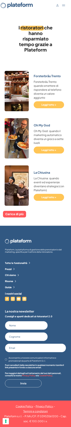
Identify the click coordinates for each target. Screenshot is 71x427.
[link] (48, 91)
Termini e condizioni (35, 411)
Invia (23, 383)
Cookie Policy (45, 375)
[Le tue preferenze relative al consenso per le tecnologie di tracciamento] (6, 421)
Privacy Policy (28, 375)
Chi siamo (10, 274)
